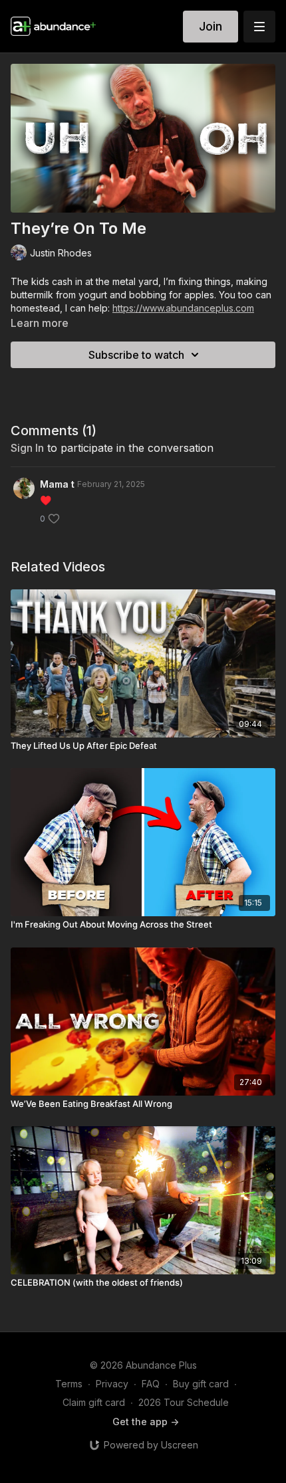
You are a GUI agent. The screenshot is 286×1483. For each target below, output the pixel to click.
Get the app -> (145, 1421)
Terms (68, 1383)
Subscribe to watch (136, 354)
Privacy (112, 1383)
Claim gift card (94, 1402)
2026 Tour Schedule (183, 1402)
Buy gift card (201, 1383)
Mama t (57, 484)
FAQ (151, 1383)
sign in (27, 447)
